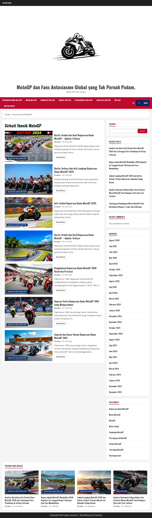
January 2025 (114, 310)
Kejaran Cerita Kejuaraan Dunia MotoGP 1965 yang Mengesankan (28, 312)
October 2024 (114, 327)
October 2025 (114, 269)
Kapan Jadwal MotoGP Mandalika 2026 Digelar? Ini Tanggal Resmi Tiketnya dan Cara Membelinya (128, 165)
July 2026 (113, 246)
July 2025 (113, 287)
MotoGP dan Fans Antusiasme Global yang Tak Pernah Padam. (76, 87)
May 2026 (113, 257)
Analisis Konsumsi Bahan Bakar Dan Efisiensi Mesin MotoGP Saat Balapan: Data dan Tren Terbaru (127, 193)
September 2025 (116, 275)
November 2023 (115, 392)
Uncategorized (115, 455)
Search (112, 124)
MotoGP (117, 100)
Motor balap (9, 106)
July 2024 (113, 345)
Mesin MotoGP (31, 100)
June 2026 (113, 252)
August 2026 (114, 240)
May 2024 (113, 357)
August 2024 (114, 339)
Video (146, 103)
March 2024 (114, 368)
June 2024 (113, 351)
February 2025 (115, 304)
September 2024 (116, 333)
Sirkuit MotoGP (65, 100)
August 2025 (114, 281)
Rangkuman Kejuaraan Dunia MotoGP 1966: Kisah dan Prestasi (28, 279)
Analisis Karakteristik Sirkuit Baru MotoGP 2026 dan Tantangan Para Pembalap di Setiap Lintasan (127, 151)
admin (58, 142)
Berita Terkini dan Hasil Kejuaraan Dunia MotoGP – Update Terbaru (28, 146)
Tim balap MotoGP (103, 100)
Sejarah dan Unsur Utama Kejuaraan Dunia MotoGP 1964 (28, 345)
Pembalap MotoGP (47, 100)
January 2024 (114, 380)
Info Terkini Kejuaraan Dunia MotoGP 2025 (28, 212)
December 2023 (115, 386)
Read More (61, 157)
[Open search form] (133, 103)
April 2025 (113, 292)
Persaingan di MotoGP (84, 100)
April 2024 (113, 362)
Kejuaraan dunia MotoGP (12, 100)
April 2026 (113, 263)
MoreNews (85, 515)
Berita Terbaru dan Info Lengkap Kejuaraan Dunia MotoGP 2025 (28, 179)
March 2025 (114, 298)
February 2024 (115, 374)
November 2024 (115, 322)
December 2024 (115, 316)
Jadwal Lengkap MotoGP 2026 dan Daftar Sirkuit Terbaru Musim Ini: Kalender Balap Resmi (126, 179)
